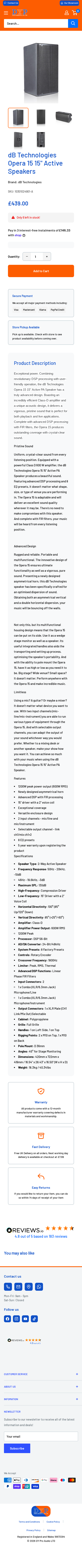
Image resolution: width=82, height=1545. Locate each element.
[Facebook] (7, 1318)
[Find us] (29, 1287)
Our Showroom (71, 3)
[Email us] (18, 1287)
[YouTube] (25, 1318)
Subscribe (17, 1448)
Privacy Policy (33, 1530)
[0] (74, 12)
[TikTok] (34, 1318)
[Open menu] (6, 12)
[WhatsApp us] (39, 1287)
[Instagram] (16, 1318)
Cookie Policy (53, 1521)
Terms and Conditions (29, 1521)
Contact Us (13, 3)
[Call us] (8, 1287)
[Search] (73, 23)
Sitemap (51, 1530)
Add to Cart (41, 271)
